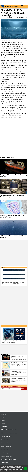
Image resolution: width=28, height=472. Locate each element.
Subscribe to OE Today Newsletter (9, 433)
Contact (3, 423)
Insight (3, 267)
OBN (19, 117)
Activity (10, 117)
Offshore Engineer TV (6, 436)
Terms (2, 417)
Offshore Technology (6, 446)
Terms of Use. (9, 470)
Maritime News (5, 449)
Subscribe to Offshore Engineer (9, 429)
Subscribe (16, 6)
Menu (25, 6)
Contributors (4, 426)
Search (9, 6)
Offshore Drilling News (6, 443)
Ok (25, 468)
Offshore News (4, 439)
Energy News (4, 462)
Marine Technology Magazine (8, 459)
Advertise (3, 414)
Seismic (15, 117)
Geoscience (4, 117)
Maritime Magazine (6, 453)
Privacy (3, 420)
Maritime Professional (6, 456)
